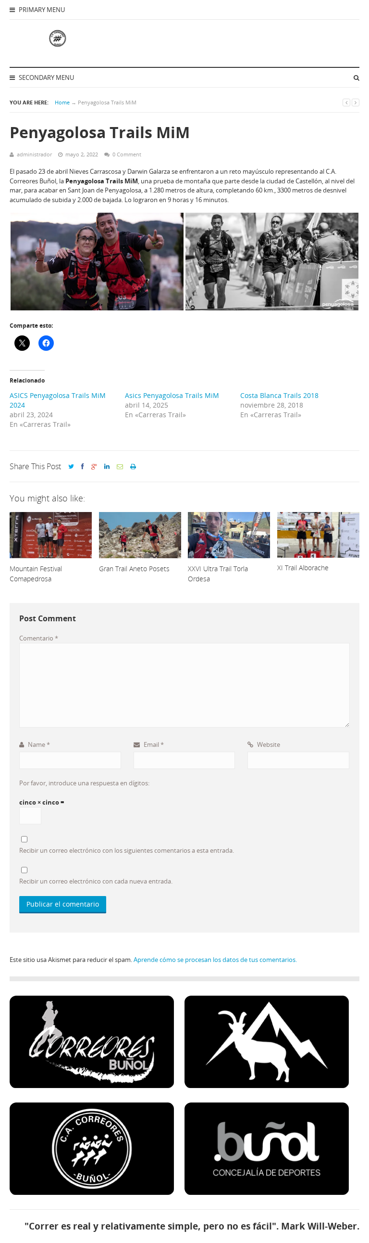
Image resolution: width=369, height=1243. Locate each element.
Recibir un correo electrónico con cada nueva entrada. (95, 881)
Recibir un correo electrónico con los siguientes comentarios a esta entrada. (126, 850)
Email (153, 744)
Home (62, 102)
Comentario (38, 638)
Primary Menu (41, 9)
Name (38, 744)
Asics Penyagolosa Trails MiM (172, 395)
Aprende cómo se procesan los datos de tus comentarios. (215, 959)
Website (268, 744)
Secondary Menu (45, 77)
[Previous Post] (346, 102)
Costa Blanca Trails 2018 (279, 395)
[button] (97, 261)
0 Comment (126, 154)
